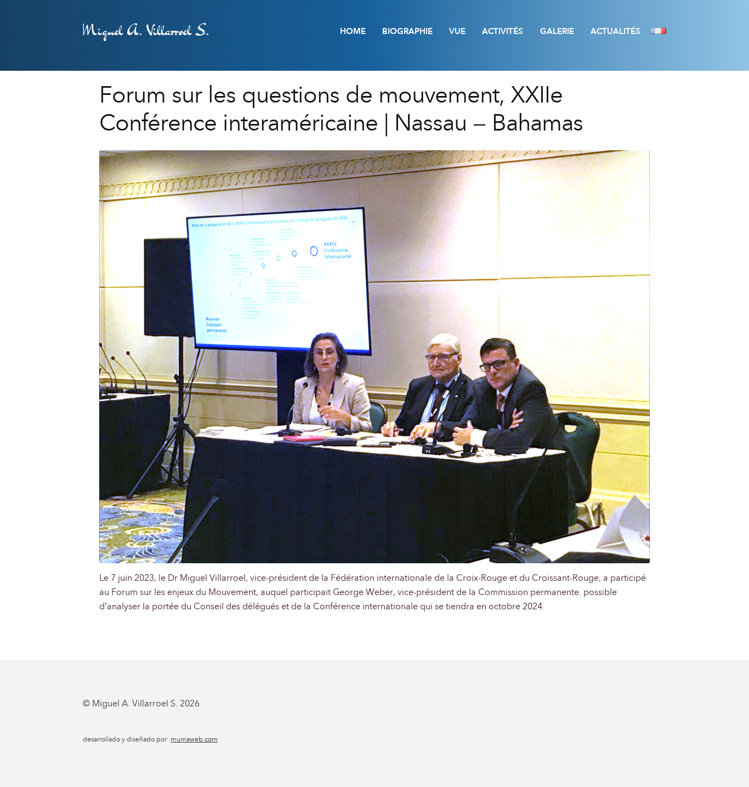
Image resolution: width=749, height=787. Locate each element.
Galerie (557, 31)
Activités (502, 31)
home (353, 31)
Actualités (615, 31)
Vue (457, 31)
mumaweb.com (194, 739)
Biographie (407, 31)
